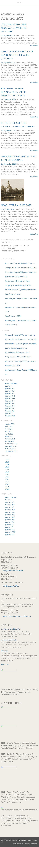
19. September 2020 (8, 62)
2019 (7, 477)
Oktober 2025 (10, 449)
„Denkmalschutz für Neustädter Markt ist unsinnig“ (14, 28)
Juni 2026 (8, 429)
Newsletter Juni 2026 (13, 316)
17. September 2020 (8, 99)
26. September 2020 (8, 35)
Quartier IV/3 (10, 519)
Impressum (20, 844)
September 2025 (11, 451)
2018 (7, 479)
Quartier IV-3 (10, 406)
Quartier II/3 (9, 507)
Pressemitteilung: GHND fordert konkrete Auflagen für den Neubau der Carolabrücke (20, 265)
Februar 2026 (10, 439)
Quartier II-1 (9, 388)
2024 (7, 464)
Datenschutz (33, 844)
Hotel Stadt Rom (11, 383)
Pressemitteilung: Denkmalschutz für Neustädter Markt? (13, 92)
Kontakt (27, 844)
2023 (7, 467)
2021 (7, 472)
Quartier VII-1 (10, 416)
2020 (7, 474)
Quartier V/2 (9, 524)
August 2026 (9, 424)
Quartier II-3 (9, 393)
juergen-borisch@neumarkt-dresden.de (17, 616)
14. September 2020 (8, 164)
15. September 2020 (8, 130)
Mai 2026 (8, 431)
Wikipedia (4, 651)
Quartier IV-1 (10, 401)
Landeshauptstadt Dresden (10, 629)
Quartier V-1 (9, 408)
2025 (7, 462)
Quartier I (8, 386)
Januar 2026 (9, 441)
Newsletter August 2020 (16, 205)
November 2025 (11, 446)
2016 (7, 484)
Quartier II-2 (9, 391)
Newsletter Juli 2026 (12, 294)
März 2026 (9, 436)
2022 (7, 469)
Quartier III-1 (10, 396)
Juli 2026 (8, 426)
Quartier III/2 (10, 512)
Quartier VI (9, 413)
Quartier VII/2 (10, 532)
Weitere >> (5, 664)
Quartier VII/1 (10, 529)
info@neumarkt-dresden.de (13, 570)
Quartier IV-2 (10, 403)
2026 (7, 459)
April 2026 (9, 434)
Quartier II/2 (9, 505)
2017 (7, 482)
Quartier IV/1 (10, 515)
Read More (34, 45)
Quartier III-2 (10, 398)
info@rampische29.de (11, 586)
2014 (7, 489)
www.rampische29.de (9, 640)
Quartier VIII (9, 534)
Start (14, 844)
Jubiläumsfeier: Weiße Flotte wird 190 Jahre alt (21, 300)
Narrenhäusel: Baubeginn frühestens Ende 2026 (20, 309)
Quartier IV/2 (10, 517)
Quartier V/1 (9, 522)
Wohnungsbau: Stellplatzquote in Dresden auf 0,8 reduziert (20, 322)
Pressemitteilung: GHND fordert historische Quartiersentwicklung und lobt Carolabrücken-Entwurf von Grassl (20, 276)
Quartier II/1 (9, 502)
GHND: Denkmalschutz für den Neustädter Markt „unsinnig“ (17, 55)
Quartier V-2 (9, 411)
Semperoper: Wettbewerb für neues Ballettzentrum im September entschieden (20, 287)
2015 (7, 487)
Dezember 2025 (11, 444)
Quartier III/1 (10, 510)
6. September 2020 (8, 209)
